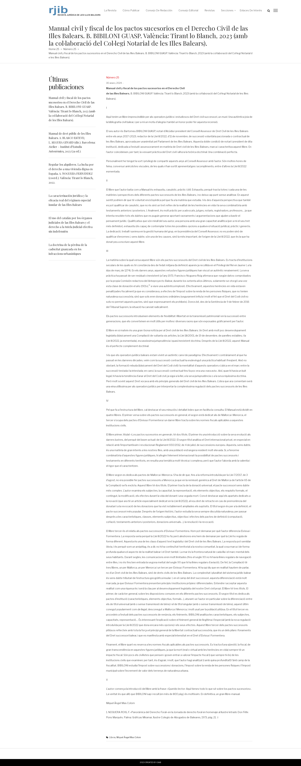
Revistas (209, 10)
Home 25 (54, 49)
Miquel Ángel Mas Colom (129, 737)
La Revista (110, 10)
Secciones (227, 10)
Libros (112, 737)
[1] (149, 285)
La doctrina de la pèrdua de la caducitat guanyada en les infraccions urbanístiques (68, 249)
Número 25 (69, 49)
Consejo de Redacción (159, 10)
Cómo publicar (131, 10)
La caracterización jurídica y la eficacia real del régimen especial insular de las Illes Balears (70, 200)
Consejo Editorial (188, 10)
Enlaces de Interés (251, 10)
